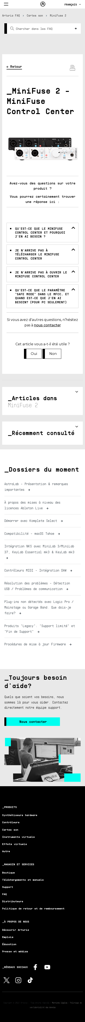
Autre (6, 851)
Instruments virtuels (18, 836)
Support (7, 887)
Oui (34, 354)
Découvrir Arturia (15, 929)
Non (53, 354)
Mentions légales (59, 1002)
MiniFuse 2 (58, 15)
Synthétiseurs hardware (19, 815)
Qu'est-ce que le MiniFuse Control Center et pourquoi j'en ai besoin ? (40, 232)
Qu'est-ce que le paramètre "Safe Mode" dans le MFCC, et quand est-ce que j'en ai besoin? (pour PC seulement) (42, 296)
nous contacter (47, 325)
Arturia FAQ (11, 15)
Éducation (9, 944)
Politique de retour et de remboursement (33, 908)
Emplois (8, 937)
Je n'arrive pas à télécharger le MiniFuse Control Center (37, 254)
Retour (16, 66)
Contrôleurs (11, 822)
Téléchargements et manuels (23, 879)
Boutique (8, 872)
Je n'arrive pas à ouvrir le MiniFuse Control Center (41, 274)
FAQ (4, 894)
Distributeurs (12, 901)
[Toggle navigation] (6, 4)
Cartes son (35, 15)
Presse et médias (15, 951)
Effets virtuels (14, 844)
